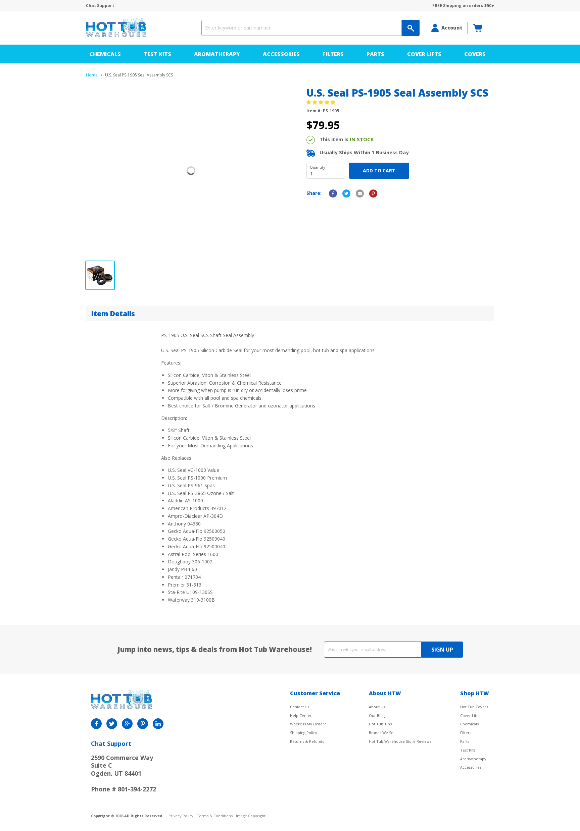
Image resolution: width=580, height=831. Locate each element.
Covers (475, 54)
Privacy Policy (180, 816)
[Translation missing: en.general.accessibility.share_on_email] (360, 193)
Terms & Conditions (215, 816)
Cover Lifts (424, 54)
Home (92, 75)
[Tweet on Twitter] (346, 193)
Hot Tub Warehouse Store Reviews (400, 741)
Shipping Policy (303, 732)
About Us (377, 706)
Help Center (301, 715)
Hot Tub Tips (380, 723)
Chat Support (100, 5)
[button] (321, 102)
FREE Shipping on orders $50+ (463, 5)
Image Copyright (250, 816)
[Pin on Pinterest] (373, 193)
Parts (375, 54)
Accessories (281, 54)
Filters (333, 54)
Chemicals (105, 54)
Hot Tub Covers (474, 706)
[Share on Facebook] (333, 193)
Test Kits (157, 54)
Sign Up (442, 649)
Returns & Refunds (307, 741)
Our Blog (377, 715)
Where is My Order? (308, 723)
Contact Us (299, 706)
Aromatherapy (217, 54)
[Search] (411, 28)
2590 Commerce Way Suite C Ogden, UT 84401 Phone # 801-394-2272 (123, 773)
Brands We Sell (382, 732)
